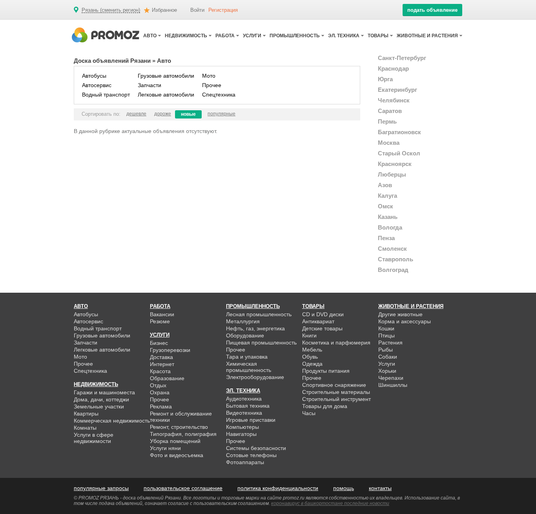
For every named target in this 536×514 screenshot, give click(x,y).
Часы (308, 413)
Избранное (164, 10)
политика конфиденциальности (277, 488)
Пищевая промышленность (261, 342)
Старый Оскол (399, 153)
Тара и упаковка (247, 357)
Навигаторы (241, 434)
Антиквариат (318, 321)
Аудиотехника (244, 399)
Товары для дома (324, 406)
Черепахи (390, 378)
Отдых (158, 385)
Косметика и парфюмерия (336, 342)
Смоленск (392, 248)
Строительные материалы (336, 392)
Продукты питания (326, 371)
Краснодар (393, 68)
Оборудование (245, 335)
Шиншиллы (392, 385)
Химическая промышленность (248, 367)
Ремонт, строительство (179, 427)
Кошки (386, 328)
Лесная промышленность (259, 314)
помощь (343, 488)
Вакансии (162, 314)
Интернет (162, 364)
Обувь (310, 357)
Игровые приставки (250, 420)
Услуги (386, 364)
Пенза (386, 238)
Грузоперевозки (170, 350)
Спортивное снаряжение (334, 385)
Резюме (160, 321)
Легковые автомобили (166, 94)
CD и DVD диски (323, 314)
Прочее (211, 85)
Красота (160, 371)
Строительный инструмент (336, 399)
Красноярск (395, 163)
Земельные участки (99, 406)
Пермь (387, 121)
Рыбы (385, 349)
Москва (388, 142)
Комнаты (85, 428)
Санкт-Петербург (402, 58)
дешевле (136, 114)
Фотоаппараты (245, 462)
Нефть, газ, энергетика (255, 328)
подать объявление (432, 10)
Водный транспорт (106, 94)
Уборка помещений (175, 441)
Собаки (387, 357)
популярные (221, 114)
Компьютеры (242, 427)
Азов (385, 185)
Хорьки (387, 371)
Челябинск (394, 100)
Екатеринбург (397, 89)
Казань (387, 216)
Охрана (160, 392)
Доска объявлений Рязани (112, 60)
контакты (380, 488)
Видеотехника (244, 413)
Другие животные (400, 314)
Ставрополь (395, 259)
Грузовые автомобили (166, 76)
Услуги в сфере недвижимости (93, 438)
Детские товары (322, 328)
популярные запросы (101, 488)
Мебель (312, 349)
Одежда (312, 364)
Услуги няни (165, 448)
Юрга (385, 79)
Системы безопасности (256, 448)
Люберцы (392, 174)
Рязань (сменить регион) (111, 10)
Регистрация (223, 10)
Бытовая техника (248, 406)
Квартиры (86, 413)
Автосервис (96, 85)
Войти (197, 10)
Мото (208, 76)
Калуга (387, 195)
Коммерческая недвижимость (112, 420)
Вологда (390, 227)
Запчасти (149, 85)
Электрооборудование (255, 377)
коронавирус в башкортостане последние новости (330, 503)
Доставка (161, 357)
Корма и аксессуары (404, 321)
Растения (390, 342)
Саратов (390, 111)
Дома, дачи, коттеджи (101, 399)
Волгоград (393, 269)
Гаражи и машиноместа (104, 392)
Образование (167, 378)
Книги (309, 335)
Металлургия (243, 321)
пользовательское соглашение (183, 488)
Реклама (161, 406)
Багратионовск (399, 132)
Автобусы (94, 76)
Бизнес (159, 343)
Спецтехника (218, 94)
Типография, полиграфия (183, 434)
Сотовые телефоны (251, 455)
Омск (385, 206)
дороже (162, 114)
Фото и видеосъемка (176, 455)
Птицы (386, 335)
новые (188, 114)
